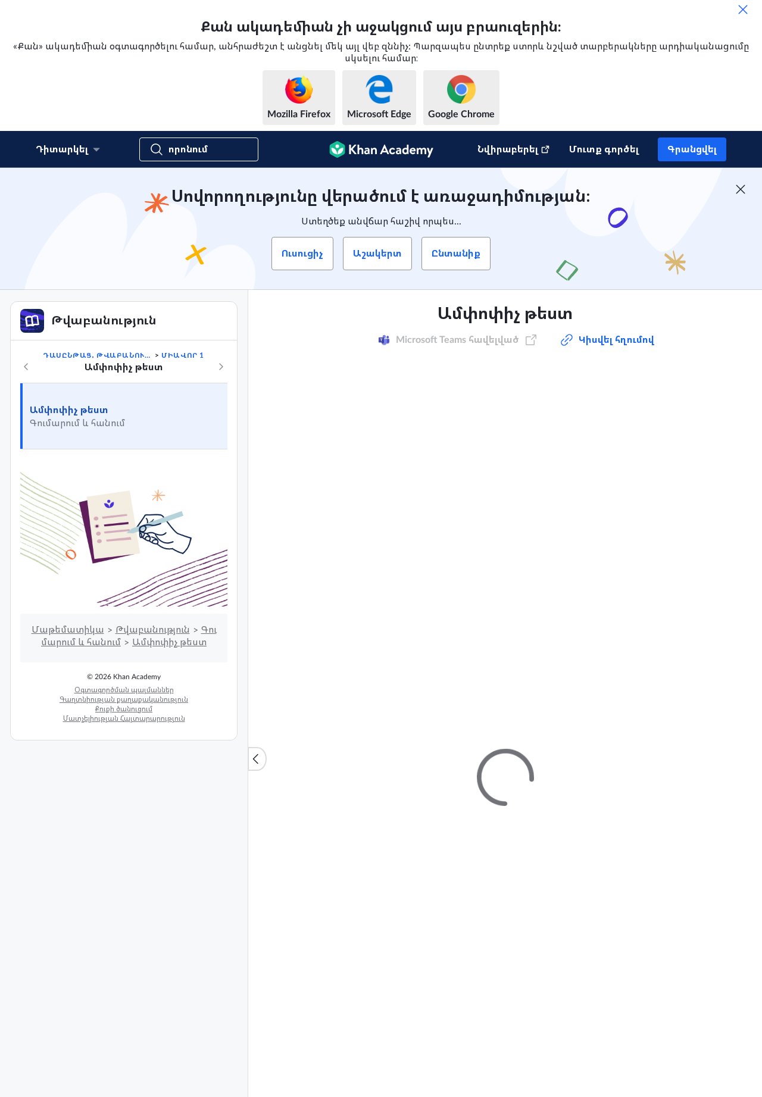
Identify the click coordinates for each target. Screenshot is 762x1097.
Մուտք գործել (604, 149)
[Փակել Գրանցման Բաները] (740, 189)
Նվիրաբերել (507, 149)
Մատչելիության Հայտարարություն (124, 718)
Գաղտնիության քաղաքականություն (124, 699)
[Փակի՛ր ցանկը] (257, 759)
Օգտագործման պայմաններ (124, 689)
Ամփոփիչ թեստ (69, 410)
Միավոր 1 (182, 355)
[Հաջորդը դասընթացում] (221, 367)
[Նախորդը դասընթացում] (26, 367)
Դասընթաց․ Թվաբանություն (97, 355)
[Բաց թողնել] (742, 9)
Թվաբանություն (152, 630)
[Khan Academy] (381, 149)
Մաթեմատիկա (68, 630)
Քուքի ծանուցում (123, 708)
